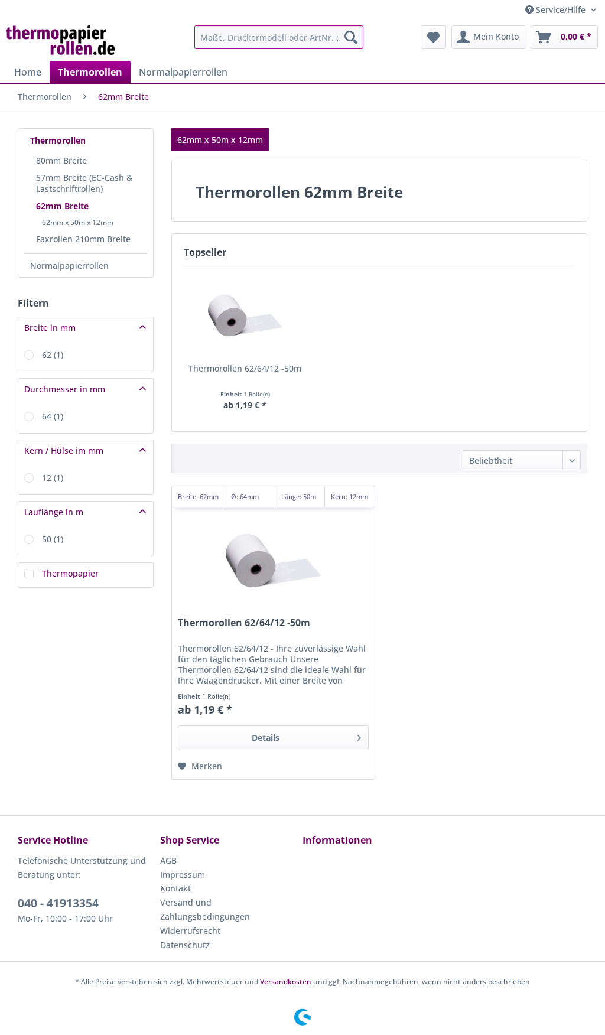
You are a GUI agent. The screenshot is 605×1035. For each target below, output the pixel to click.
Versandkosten (285, 982)
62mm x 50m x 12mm (77, 222)
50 (52, 539)
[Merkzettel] (433, 37)
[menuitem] (279, 37)
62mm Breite (62, 205)
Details (265, 737)
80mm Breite (61, 160)
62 (52, 354)
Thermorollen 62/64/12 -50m (244, 368)
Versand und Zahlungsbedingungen (205, 909)
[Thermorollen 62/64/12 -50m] (245, 315)
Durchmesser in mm (64, 389)
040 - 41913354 (58, 903)
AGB (168, 860)
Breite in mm (50, 327)
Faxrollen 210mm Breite (83, 239)
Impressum (182, 874)
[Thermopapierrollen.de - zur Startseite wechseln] (60, 40)
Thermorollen (58, 140)
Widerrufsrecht (190, 930)
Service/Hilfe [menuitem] (561, 9)
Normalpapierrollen (69, 265)
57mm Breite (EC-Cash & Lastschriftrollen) (84, 183)
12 (52, 477)
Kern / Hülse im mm (63, 450)
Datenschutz (185, 945)
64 (52, 416)
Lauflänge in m (53, 512)
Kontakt (175, 888)
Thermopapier (70, 573)
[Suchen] (351, 37)
